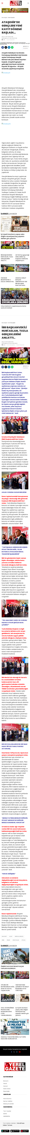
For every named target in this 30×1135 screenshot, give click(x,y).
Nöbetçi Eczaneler (8, 1104)
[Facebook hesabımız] (11, 1052)
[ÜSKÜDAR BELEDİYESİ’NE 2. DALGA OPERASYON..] (8, 270)
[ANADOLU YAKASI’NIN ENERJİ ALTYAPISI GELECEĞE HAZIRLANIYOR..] (15, 1027)
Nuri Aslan (16, 940)
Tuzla (23, 940)
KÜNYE (5, 1114)
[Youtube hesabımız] (19, 1052)
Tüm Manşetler (11, 345)
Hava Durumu (7, 1098)
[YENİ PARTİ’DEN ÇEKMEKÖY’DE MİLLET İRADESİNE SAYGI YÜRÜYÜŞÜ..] (22, 977)
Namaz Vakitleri (7, 1101)
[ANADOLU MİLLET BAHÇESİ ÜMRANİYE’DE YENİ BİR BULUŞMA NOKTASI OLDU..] (22, 270)
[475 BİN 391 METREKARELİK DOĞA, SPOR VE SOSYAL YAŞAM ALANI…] (8, 977)
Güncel (5, 1086)
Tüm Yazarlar (7, 1111)
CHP (11, 936)
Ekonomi (5, 1081)
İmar (9, 940)
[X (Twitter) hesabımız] (14, 1052)
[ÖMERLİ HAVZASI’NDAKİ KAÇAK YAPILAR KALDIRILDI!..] (15, 956)
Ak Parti (5, 936)
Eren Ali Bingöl (19, 936)
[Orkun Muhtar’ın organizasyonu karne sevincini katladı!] (15, 296)
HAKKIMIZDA (6, 1116)
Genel (5, 1083)
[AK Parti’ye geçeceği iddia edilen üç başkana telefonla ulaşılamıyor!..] (22, 247)
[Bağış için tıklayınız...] (15, 12)
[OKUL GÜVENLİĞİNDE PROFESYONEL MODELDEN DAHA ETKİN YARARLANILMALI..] (8, 1000)
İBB (3, 940)
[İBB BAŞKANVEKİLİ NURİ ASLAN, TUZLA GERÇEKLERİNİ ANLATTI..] (8, 247)
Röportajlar (6, 1091)
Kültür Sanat (6, 1089)
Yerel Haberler (11, 40)
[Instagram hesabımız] (17, 1052)
